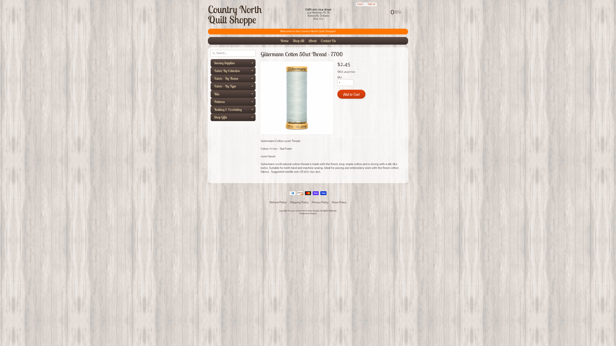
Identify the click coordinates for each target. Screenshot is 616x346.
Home (284, 40)
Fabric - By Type (235, 87)
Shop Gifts (235, 118)
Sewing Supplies (235, 64)
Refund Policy (278, 202)
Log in (360, 4)
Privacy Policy (320, 202)
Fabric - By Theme (235, 79)
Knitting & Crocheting (235, 110)
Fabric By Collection (235, 72)
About (313, 40)
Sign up (371, 4)
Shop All (298, 40)
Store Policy (339, 202)
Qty (339, 77)
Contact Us (328, 40)
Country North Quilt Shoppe (235, 14)
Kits (235, 95)
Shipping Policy (299, 202)
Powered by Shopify (308, 214)
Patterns (235, 102)
